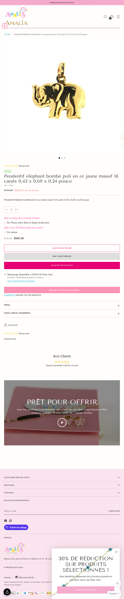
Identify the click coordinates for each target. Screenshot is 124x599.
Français (7, 577)
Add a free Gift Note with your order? (24, 227)
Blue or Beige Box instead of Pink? (22, 218)
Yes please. (12, 232)
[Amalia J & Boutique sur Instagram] (11, 521)
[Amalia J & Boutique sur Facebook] (6, 521)
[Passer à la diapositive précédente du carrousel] (110, 457)
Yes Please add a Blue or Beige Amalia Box (28, 222)
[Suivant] (89, 2)
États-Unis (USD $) (26, 577)
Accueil (7, 34)
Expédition (9, 294)
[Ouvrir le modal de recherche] (105, 17)
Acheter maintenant (62, 265)
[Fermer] (116, 552)
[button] (11, 165)
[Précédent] (34, 2)
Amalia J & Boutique (32, 582)
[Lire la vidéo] (62, 422)
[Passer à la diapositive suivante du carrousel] (117, 457)
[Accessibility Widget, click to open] (5, 26)
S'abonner (114, 511)
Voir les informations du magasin (21, 281)
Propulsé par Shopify (12, 585)
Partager (13, 325)
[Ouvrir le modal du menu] (118, 17)
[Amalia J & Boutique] (16, 16)
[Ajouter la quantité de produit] (16, 210)
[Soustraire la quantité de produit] (7, 210)
